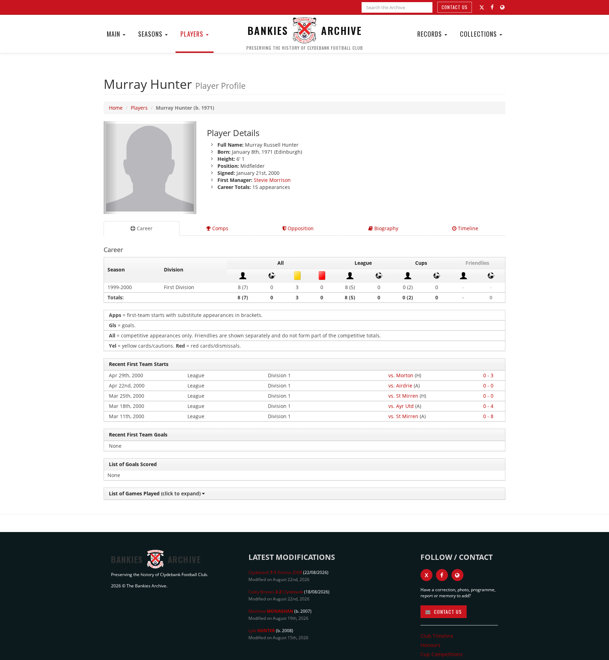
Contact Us (455, 7)
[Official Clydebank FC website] (457, 575)
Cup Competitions (441, 654)
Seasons (151, 33)
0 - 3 (488, 375)
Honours (430, 645)
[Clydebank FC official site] (502, 7)
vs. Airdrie (400, 385)
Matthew (270, 611)
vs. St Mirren (403, 395)
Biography (385, 228)
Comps (219, 228)
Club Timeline (436, 635)
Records (430, 33)
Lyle (261, 631)
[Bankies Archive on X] (482, 7)
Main (114, 33)
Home (116, 107)
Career (144, 228)
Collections (479, 33)
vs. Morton (400, 375)
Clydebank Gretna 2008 (275, 572)
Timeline (467, 228)
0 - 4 (488, 406)
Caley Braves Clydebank (275, 592)
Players (192, 33)
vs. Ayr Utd (401, 406)
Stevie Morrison (272, 180)
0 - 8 (488, 416)
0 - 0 (488, 385)
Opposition (300, 228)
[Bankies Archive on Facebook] (492, 7)
